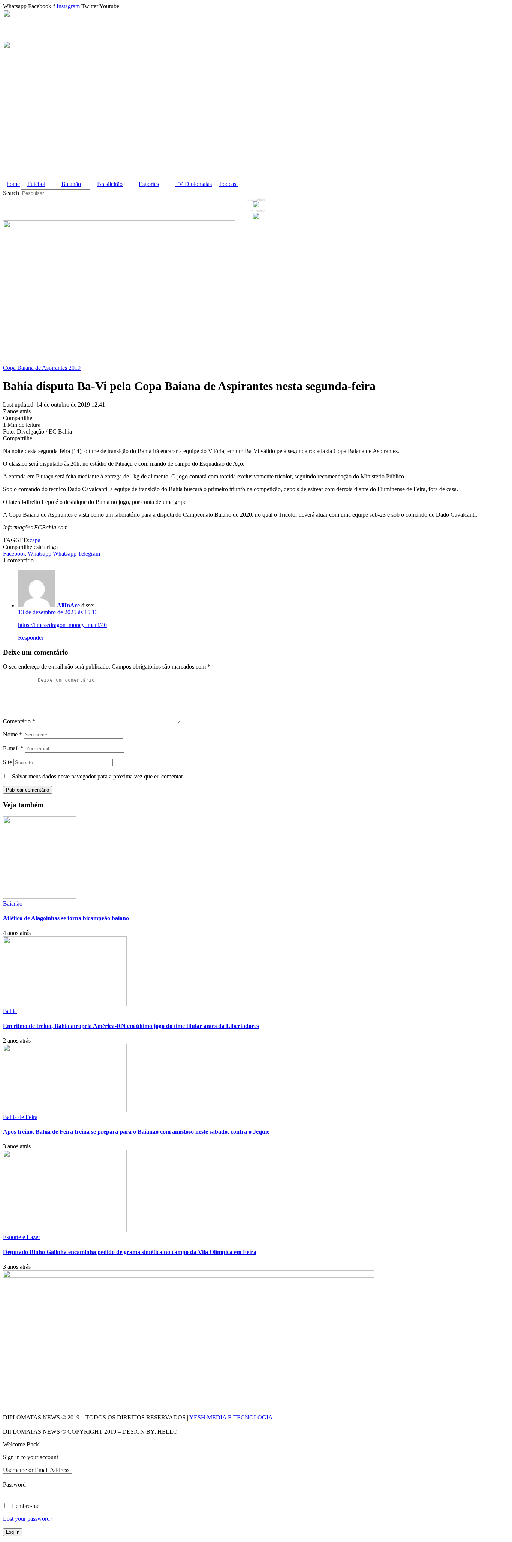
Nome (12, 734)
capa (35, 540)
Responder (30, 637)
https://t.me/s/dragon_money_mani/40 (62, 625)
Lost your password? (27, 1518)
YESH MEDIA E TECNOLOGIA (231, 1417)
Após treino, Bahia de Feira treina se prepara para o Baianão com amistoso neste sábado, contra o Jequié (136, 1131)
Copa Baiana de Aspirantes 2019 (42, 367)
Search (11, 193)
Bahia (10, 1011)
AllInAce (68, 605)
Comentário (19, 721)
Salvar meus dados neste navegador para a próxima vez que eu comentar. (98, 776)
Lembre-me (24, 1506)
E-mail (13, 748)
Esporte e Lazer (21, 1237)
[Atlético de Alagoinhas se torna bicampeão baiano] (39, 897)
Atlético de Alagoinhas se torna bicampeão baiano (66, 918)
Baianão (12, 903)
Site (7, 762)
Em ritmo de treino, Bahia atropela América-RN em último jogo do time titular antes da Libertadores (131, 1026)
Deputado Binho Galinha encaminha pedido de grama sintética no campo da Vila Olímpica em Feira (129, 1252)
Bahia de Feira (20, 1117)
